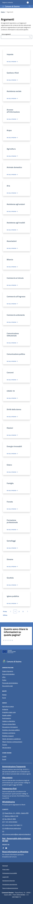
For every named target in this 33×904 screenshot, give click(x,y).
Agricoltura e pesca (8, 706)
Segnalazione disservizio (8, 881)
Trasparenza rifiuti (9, 788)
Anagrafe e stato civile (9, 712)
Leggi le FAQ (5, 877)
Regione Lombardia (7, 2)
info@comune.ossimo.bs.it (12, 828)
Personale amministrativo (10, 683)
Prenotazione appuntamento (9, 884)
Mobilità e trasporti (8, 736)
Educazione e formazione (10, 727)
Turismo (4, 745)
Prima (5, 611)
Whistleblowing (8, 801)
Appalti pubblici (6, 715)
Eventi (4, 759)
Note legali (5, 866)
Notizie (4, 695)
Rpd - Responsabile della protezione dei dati (16, 839)
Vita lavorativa (6, 748)
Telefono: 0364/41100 (11, 816)
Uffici (3, 677)
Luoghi (4, 756)
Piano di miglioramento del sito (10, 888)
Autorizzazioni (6, 718)
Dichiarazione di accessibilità (9, 873)
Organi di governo (7, 671)
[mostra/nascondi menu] (3, 6)
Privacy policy (5, 869)
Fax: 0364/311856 (10, 819)
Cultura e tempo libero (9, 724)
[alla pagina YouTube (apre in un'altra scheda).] (6, 848)
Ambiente (5, 709)
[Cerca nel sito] (30, 6)
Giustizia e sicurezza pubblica (11, 730)
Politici (4, 680)
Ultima (5, 615)
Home (3, 12)
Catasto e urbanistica (8, 721)
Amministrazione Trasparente (14, 766)
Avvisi (4, 698)
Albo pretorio (7, 777)
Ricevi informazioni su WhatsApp (15, 851)
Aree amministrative (8, 674)
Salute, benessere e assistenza (11, 739)
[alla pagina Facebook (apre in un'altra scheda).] (3, 848)
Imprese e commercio (8, 733)
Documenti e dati (7, 686)
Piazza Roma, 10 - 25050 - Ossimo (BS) (17, 813)
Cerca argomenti (6, 34)
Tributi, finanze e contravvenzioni (12, 742)
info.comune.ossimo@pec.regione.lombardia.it (16, 834)
